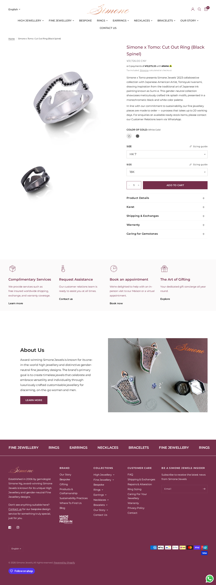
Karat (130, 207)
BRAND (65, 468)
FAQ (130, 474)
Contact (132, 512)
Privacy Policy (136, 508)
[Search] (199, 9)
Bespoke (85, 20)
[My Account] (193, 9)
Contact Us (108, 28)
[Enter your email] (204, 489)
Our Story (188, 20)
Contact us (15, 509)
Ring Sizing (134, 489)
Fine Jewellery (60, 20)
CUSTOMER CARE (140, 468)
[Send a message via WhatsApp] (209, 578)
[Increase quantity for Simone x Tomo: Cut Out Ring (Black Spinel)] (138, 185)
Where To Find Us (71, 503)
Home (11, 38)
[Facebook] (12, 527)
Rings (101, 20)
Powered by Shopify (64, 562)
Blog (62, 508)
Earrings (119, 20)
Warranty (133, 224)
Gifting (64, 484)
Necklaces (142, 20)
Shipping (144, 70)
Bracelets (165, 20)
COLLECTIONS (103, 468)
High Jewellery (29, 20)
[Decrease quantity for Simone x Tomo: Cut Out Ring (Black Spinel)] (129, 185)
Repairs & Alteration (140, 484)
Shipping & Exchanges (143, 215)
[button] (33, 400)
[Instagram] (20, 527)
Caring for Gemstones (142, 233)
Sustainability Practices (74, 498)
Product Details (138, 198)
